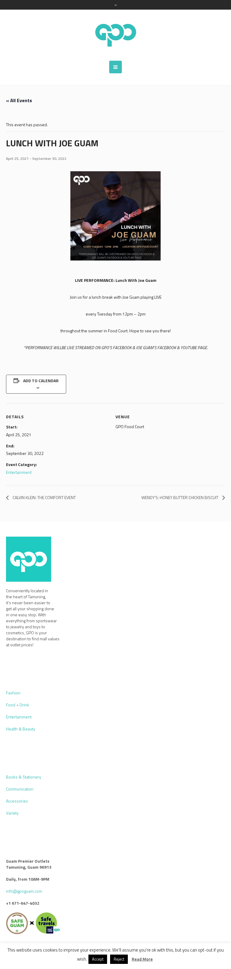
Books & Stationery (23, 777)
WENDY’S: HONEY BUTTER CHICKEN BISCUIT (180, 497)
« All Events (19, 100)
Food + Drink (17, 705)
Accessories (17, 801)
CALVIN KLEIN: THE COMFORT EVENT (44, 497)
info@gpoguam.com (24, 891)
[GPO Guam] (115, 35)
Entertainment (19, 472)
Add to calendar (41, 380)
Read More (142, 959)
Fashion (13, 693)
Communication (19, 789)
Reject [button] (119, 959)
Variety (12, 813)
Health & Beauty (20, 729)
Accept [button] (97, 959)
